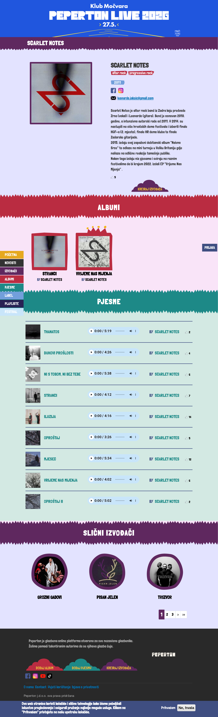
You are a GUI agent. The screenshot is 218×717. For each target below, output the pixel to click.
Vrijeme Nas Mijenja (94, 273)
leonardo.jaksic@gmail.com (135, 98)
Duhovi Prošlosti (58, 353)
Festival (11, 312)
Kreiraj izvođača (150, 189)
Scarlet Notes (51, 279)
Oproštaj (52, 437)
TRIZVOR (165, 597)
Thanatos (51, 331)
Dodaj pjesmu (81, 668)
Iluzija (50, 416)
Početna (11, 255)
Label (9, 295)
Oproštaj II (53, 501)
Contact (40, 687)
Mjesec (50, 459)
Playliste (12, 303)
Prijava (210, 247)
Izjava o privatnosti (85, 687)
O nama (29, 687)
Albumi (9, 279)
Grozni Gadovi (50, 597)
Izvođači (11, 271)
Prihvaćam (168, 708)
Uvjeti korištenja (59, 687)
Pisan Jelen (107, 597)
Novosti (10, 263)
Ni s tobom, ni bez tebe (62, 374)
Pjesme (10, 287)
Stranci (50, 273)
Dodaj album (44, 668)
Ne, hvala (186, 708)
